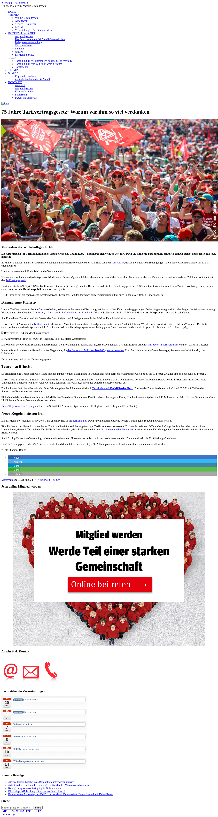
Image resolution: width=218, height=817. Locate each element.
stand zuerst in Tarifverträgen (162, 344)
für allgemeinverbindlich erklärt (117, 429)
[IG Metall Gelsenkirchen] (5, 103)
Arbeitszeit (38, 312)
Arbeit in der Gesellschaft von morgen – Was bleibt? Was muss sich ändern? (49, 785)
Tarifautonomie (42, 324)
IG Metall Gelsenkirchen (14, 2)
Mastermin (7, 479)
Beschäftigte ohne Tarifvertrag (18, 406)
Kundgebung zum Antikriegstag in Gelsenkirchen (34, 788)
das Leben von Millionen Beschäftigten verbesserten (95, 350)
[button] (14, 457)
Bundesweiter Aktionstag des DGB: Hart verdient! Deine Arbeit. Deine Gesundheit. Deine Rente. (60, 794)
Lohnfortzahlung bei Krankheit (75, 312)
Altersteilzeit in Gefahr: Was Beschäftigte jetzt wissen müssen (41, 782)
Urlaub (49, 312)
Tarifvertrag (117, 262)
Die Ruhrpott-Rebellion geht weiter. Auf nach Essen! (36, 791)
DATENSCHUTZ (30, 810)
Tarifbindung (80, 420)
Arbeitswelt (43, 479)
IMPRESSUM (10, 810)
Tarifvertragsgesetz (16, 280)
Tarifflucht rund (112, 388)
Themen (55, 479)
